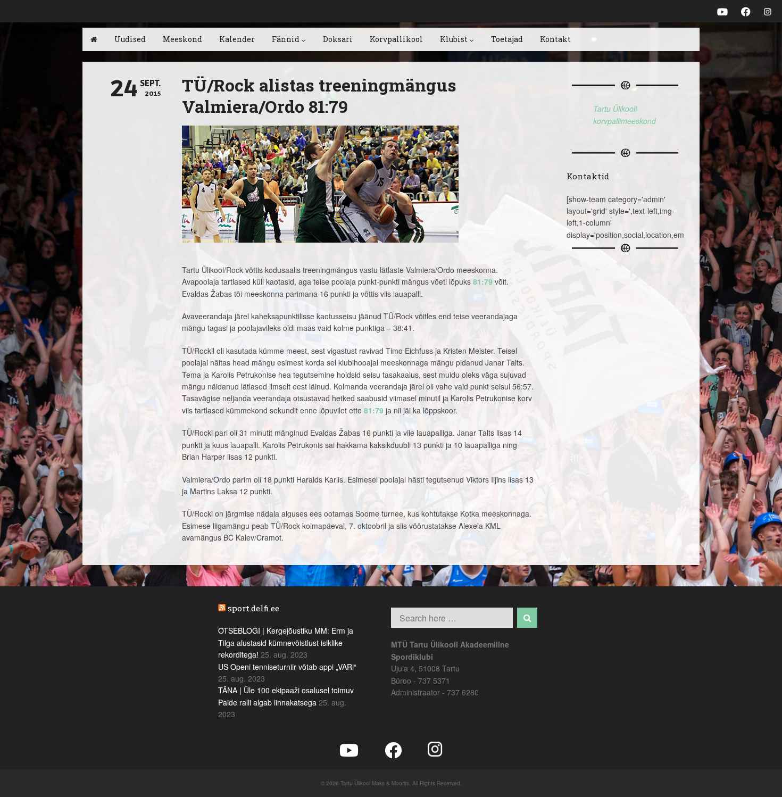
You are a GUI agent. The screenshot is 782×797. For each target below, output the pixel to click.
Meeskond (182, 39)
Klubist (454, 39)
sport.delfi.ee (253, 608)
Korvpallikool (396, 39)
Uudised (130, 39)
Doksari (338, 39)
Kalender (237, 39)
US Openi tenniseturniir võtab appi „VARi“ (287, 666)
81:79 (483, 281)
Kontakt (555, 39)
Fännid (286, 39)
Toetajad (507, 39)
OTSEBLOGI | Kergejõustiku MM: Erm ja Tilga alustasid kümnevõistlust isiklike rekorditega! (285, 642)
